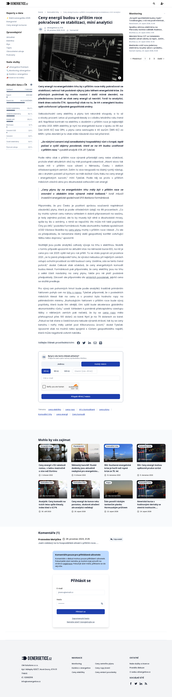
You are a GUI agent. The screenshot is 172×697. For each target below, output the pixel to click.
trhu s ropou (74, 292)
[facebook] (78, 342)
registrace (67, 563)
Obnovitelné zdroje (15, 51)
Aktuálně (10, 37)
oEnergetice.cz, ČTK (55, 28)
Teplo (9, 48)
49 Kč (46, 371)
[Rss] (147, 683)
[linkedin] (89, 342)
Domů (40, 12)
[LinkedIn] (142, 683)
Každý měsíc (100, 364)
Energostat (11, 21)
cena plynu (104, 409)
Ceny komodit (78, 414)
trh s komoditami (87, 409)
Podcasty (10, 55)
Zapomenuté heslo (80, 618)
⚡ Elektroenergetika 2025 (18, 18)
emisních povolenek (97, 277)
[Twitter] (137, 683)
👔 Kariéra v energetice (17, 74)
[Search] (154, 3)
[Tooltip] (31, 85)
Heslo (59, 599)
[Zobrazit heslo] (102, 603)
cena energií (62, 414)
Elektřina (10, 41)
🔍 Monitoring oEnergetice (18, 70)
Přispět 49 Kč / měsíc (80, 396)
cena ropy (109, 312)
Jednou (60, 364)
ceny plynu (75, 229)
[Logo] (17, 3)
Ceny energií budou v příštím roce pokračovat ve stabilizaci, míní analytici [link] (91, 12)
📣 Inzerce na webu (15, 77)
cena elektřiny (54, 409)
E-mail (59, 588)
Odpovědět (117, 539)
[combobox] (147, 13)
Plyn (8, 44)
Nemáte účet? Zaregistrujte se (81, 622)
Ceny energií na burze (16, 25)
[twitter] (83, 342)
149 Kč (67, 371)
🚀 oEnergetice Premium (17, 67)
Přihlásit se (80, 611)
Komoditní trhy (53, 12)
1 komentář (74, 30)
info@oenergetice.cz (31, 681)
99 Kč (56, 371)
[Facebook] (132, 683)
